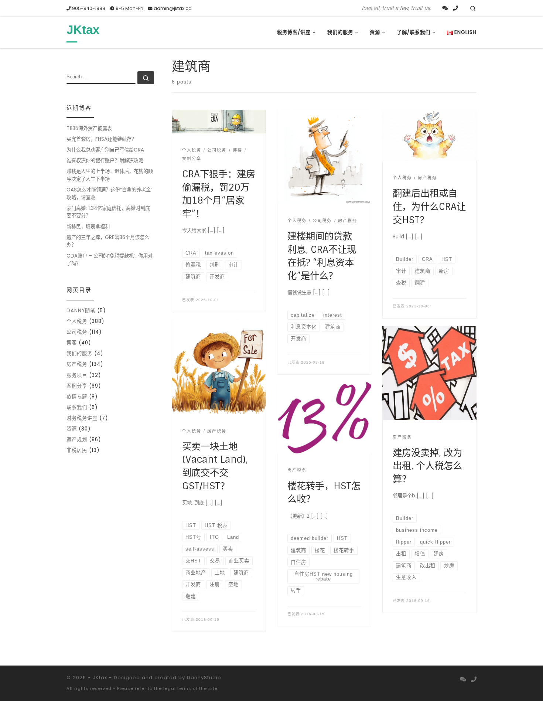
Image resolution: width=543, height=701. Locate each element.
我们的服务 (79, 353)
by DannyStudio (199, 677)
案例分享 (76, 385)
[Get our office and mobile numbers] (455, 8)
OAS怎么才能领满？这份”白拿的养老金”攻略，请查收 (109, 193)
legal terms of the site (190, 688)
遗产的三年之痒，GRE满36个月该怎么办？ (107, 241)
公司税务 (76, 332)
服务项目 (76, 375)
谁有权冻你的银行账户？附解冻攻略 (104, 160)
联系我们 (76, 407)
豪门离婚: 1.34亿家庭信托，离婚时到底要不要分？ (108, 212)
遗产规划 (76, 439)
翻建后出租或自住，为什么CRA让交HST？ (429, 206)
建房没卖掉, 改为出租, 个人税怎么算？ (427, 466)
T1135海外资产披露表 (89, 128)
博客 (71, 342)
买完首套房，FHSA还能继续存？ (101, 139)
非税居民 (76, 450)
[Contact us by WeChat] (445, 8)
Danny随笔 (80, 310)
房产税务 (76, 364)
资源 (71, 428)
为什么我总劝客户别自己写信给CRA (105, 149)
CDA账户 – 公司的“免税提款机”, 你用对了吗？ (109, 259)
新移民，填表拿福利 (88, 226)
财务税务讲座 (82, 418)
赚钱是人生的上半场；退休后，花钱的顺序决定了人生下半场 (109, 175)
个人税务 (76, 321)
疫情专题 (76, 396)
